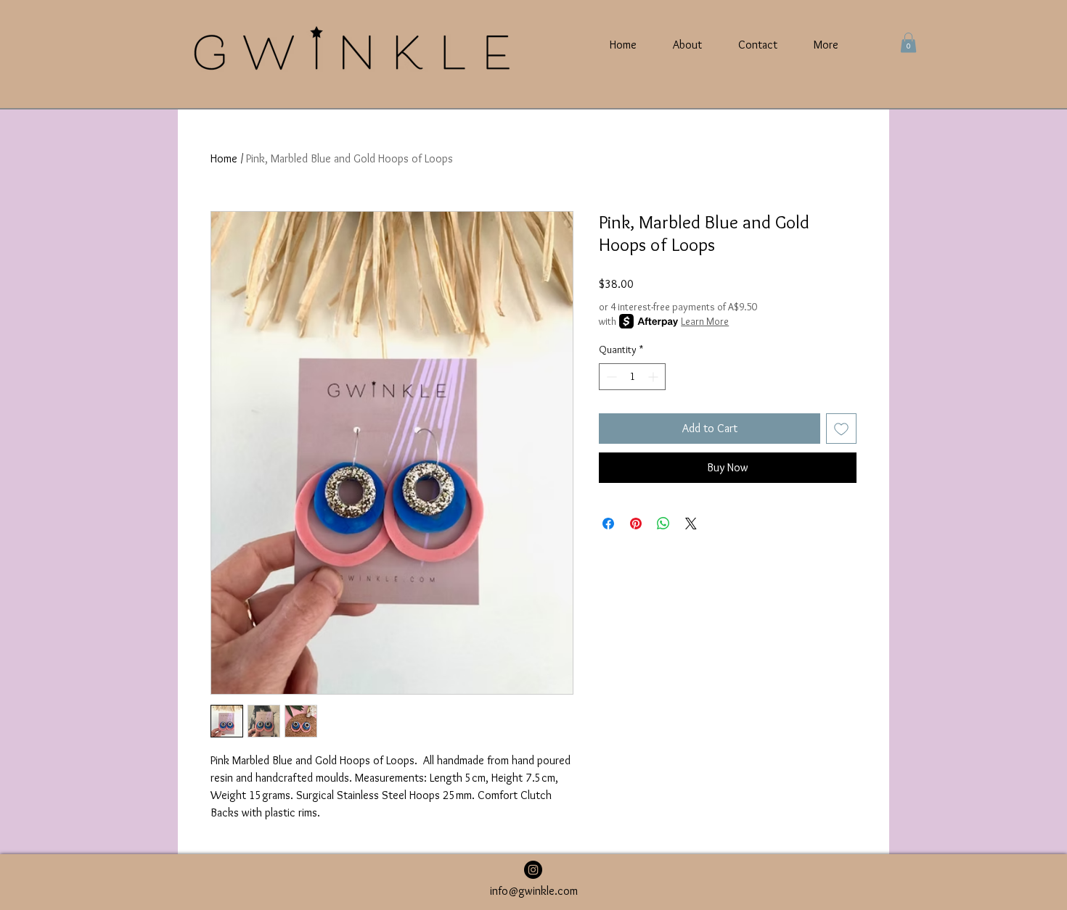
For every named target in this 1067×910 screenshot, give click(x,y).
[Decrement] (610, 376)
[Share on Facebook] (608, 523)
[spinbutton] (632, 376)
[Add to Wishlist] (841, 428)
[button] (908, 42)
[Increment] (654, 376)
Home (223, 158)
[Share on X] (691, 523)
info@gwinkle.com (534, 891)
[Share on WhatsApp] (663, 523)
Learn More (705, 321)
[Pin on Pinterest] (636, 523)
